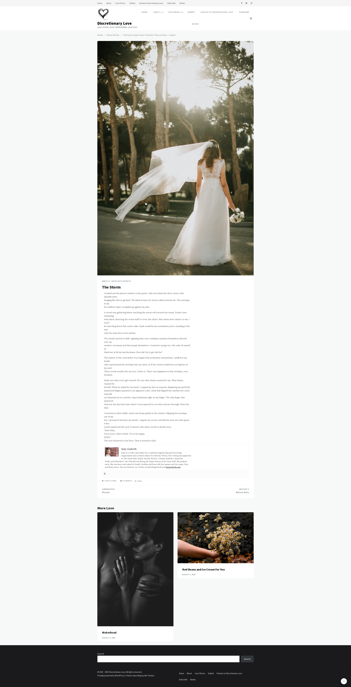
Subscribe (171, 3)
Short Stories (110, 481)
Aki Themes (149, 675)
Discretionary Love (114, 23)
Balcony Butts (242, 492)
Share (139, 481)
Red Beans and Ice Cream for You (203, 569)
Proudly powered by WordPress (111, 675)
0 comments (127, 481)
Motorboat (109, 632)
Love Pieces (120, 3)
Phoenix (106, 492)
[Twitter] (105, 473)
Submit (132, 3)
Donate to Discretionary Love (151, 3)
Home (99, 3)
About (108, 3)
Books (182, 3)
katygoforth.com (173, 467)
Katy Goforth (124, 281)
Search (100, 653)
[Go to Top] (344, 681)
